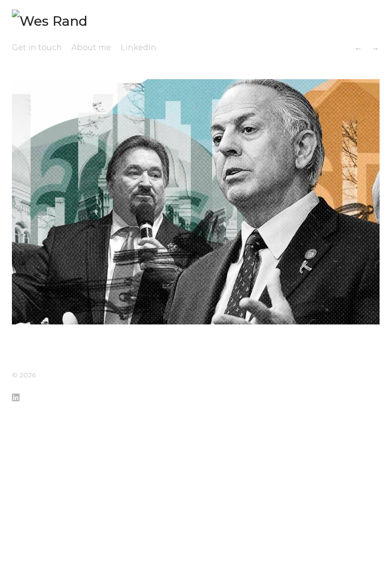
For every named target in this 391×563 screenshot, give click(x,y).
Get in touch (37, 47)
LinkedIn (138, 47)
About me (91, 47)
